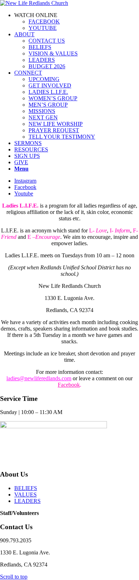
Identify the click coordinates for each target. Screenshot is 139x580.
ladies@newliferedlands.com (38, 378)
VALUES (25, 495)
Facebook (69, 385)
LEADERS (27, 501)
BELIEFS (25, 488)
